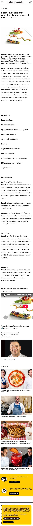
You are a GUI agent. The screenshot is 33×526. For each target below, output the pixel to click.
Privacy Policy (8, 522)
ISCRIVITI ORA (14, 493)
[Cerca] (30, 2)
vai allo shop (14, 482)
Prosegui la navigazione (11, 518)
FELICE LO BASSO (10, 328)
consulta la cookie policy (13, 512)
